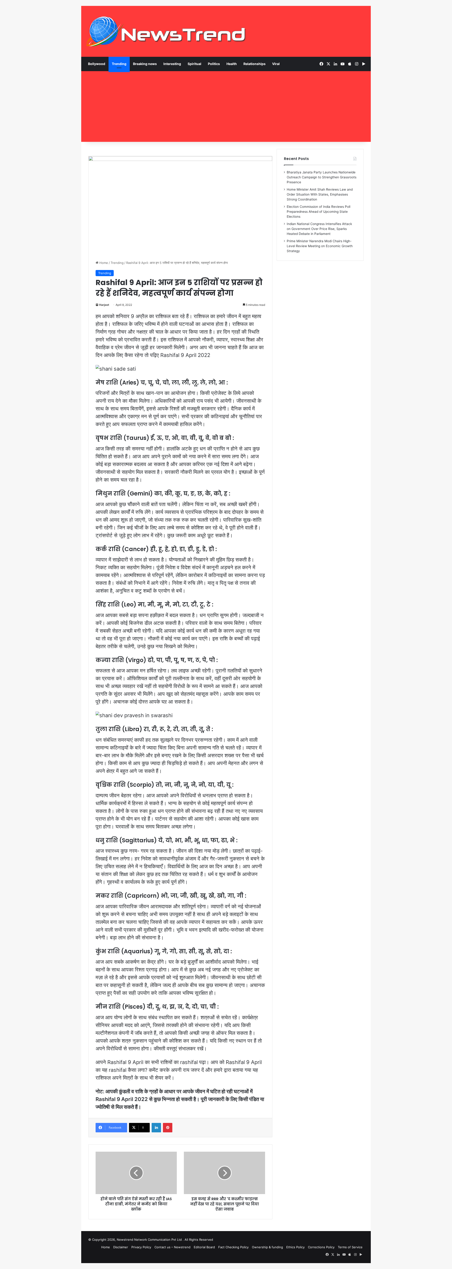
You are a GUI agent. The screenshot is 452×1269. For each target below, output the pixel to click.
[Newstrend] (166, 31)
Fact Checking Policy (233, 1247)
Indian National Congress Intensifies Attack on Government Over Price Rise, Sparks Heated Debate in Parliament (319, 229)
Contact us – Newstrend (172, 1247)
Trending (119, 64)
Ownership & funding (267, 1247)
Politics (214, 64)
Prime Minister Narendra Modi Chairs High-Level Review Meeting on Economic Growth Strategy (320, 246)
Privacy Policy (141, 1247)
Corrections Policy (321, 1247)
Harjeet (104, 305)
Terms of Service (350, 1247)
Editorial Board (204, 1247)
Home (103, 263)
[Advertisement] (226, 106)
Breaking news (145, 64)
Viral (276, 64)
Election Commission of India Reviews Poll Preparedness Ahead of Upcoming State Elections (318, 211)
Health (231, 64)
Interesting (172, 64)
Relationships (254, 64)
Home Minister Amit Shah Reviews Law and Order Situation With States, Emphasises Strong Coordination (320, 194)
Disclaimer (120, 1247)
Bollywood (96, 64)
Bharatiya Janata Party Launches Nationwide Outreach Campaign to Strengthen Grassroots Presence (321, 177)
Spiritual (194, 64)
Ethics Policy (295, 1247)
